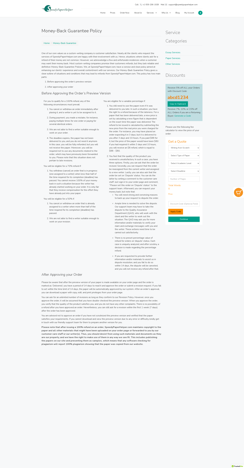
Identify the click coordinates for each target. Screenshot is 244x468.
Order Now (124, 13)
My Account (189, 13)
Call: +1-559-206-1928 (147, 4)
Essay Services (172, 52)
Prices (112, 13)
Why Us (165, 13)
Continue (184, 219)
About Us (138, 13)
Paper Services (172, 58)
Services (150, 13)
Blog (178, 13)
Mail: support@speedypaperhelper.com (179, 4)
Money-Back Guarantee (64, 43)
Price (170, 194)
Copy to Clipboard (178, 104)
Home (102, 13)
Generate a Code (182, 115)
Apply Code (175, 211)
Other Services (172, 64)
